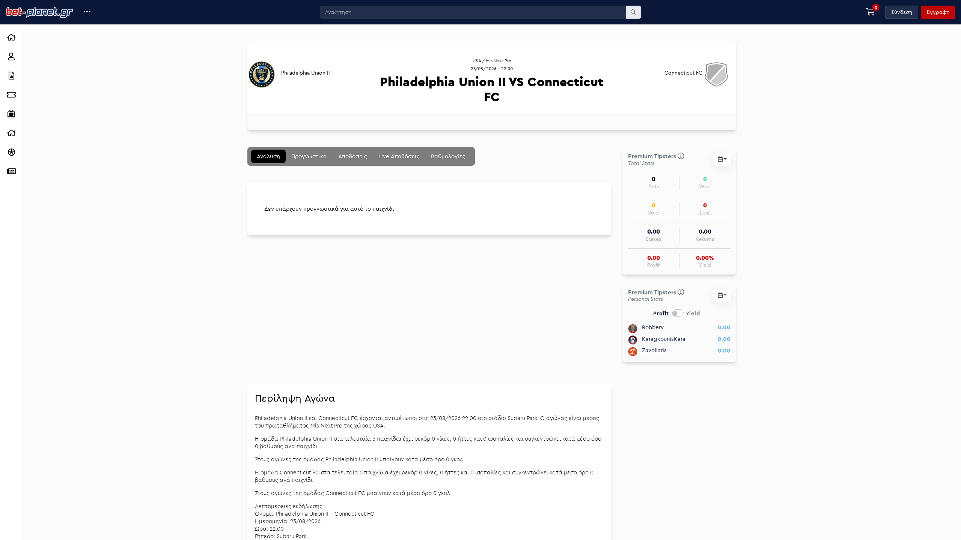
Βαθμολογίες (448, 156)
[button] (87, 12)
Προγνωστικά (309, 156)
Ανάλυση (268, 156)
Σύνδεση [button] (901, 12)
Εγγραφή (938, 12)
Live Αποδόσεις (399, 156)
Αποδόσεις (352, 156)
